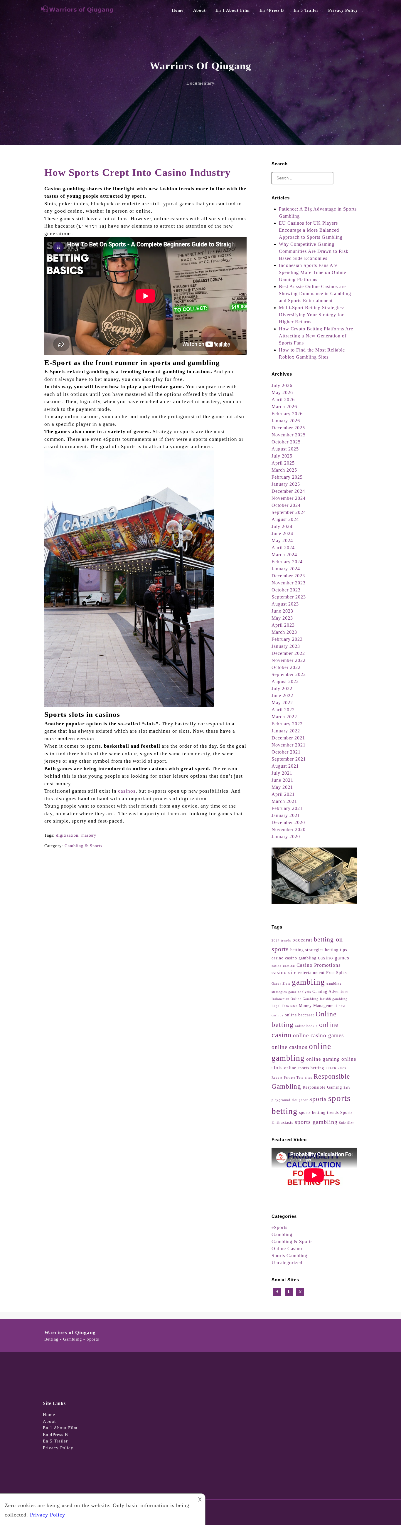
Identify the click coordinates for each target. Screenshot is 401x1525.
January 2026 (286, 420)
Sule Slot (346, 1122)
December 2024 (288, 491)
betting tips (336, 949)
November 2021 (289, 744)
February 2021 (287, 808)
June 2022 (282, 695)
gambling (308, 982)
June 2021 (282, 780)
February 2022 (287, 723)
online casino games (318, 1035)
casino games (333, 958)
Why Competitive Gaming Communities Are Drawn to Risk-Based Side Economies (314, 251)
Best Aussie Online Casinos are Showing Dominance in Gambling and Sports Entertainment (315, 293)
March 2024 (284, 554)
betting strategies (307, 949)
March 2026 (284, 406)
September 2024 (289, 512)
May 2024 (282, 540)
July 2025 (282, 455)
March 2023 (284, 632)
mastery (88, 835)
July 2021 (282, 773)
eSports (279, 1227)
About (199, 10)
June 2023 (282, 610)
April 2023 (283, 625)
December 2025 (288, 427)
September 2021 (289, 758)
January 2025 (286, 484)
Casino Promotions (318, 965)
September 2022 (289, 674)
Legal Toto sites (284, 1006)
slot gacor (300, 1100)
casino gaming (283, 965)
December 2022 (288, 653)
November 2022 (289, 660)
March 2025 (284, 470)
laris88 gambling (334, 999)
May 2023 (282, 618)
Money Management (318, 1005)
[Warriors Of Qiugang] (77, 12)
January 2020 (286, 836)
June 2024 (282, 533)
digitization (67, 835)
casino (278, 958)
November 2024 (289, 498)
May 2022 (282, 702)
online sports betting (304, 1067)
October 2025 (286, 441)
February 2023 (287, 639)
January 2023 (286, 646)
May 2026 (282, 392)
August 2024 (285, 519)
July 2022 (282, 688)
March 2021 (284, 801)
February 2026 (287, 413)
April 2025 (283, 462)
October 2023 (286, 589)
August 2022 (285, 681)
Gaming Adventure (330, 991)
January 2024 (286, 568)
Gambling (282, 1234)
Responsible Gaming (322, 1087)
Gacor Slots (281, 983)
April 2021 (283, 794)
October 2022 (286, 667)
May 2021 (282, 787)
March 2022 (284, 716)
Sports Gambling (289, 1255)
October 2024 (286, 505)
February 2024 (287, 561)
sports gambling (316, 1122)
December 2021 (288, 737)
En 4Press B (272, 10)
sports (318, 1098)
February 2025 (287, 477)
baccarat (302, 940)
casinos (127, 791)
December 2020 (288, 822)
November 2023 (289, 582)
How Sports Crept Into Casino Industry (137, 172)
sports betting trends (319, 1112)
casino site (284, 972)
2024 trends (281, 940)
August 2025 (285, 448)
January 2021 (286, 815)
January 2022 (286, 730)
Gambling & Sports (83, 846)
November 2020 (289, 829)
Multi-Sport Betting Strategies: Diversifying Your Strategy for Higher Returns (311, 314)
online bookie (306, 1026)
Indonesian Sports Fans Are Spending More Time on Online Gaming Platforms (312, 272)
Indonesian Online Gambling (295, 999)
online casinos (289, 1047)
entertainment (311, 972)
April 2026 (283, 399)
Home (177, 10)
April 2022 (283, 709)
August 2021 (285, 766)
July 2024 (282, 526)
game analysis (299, 991)
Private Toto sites (298, 1077)
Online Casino (287, 1248)
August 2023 (285, 603)
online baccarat (299, 1015)
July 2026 (282, 385)
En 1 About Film (232, 10)
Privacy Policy (343, 10)
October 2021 (286, 751)
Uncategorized (287, 1262)
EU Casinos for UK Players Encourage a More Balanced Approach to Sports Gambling (311, 230)
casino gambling (300, 958)
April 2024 (283, 547)
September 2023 (289, 596)
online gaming (323, 1059)
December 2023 (288, 575)
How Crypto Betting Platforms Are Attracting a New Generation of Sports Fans (316, 335)
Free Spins (336, 972)
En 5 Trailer (306, 10)
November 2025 (289, 434)
